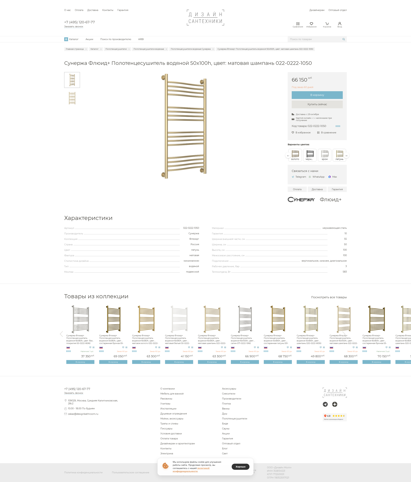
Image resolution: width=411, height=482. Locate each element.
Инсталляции (168, 408)
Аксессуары (229, 388)
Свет (225, 453)
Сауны (225, 428)
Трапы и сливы (169, 423)
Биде (225, 423)
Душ (224, 413)
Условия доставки (171, 433)
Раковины (166, 398)
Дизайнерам (317, 10)
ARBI (141, 39)
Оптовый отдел (337, 10)
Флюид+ (331, 199)
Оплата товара (169, 438)
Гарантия (122, 10)
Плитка (226, 403)
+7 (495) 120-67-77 (79, 22)
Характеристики (88, 218)
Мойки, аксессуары (171, 418)
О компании (167, 388)
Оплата (79, 10)
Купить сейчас (317, 104)
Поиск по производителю (115, 39)
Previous (288, 155)
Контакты (107, 10)
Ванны (226, 408)
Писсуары (166, 428)
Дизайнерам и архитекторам (177, 443)
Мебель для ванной (172, 393)
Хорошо (240, 466)
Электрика (166, 453)
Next (346, 155)
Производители (231, 398)
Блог (225, 448)
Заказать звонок (73, 26)
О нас (67, 10)
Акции (89, 39)
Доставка (92, 10)
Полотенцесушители (234, 418)
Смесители (228, 393)
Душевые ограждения (173, 413)
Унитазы (165, 403)
